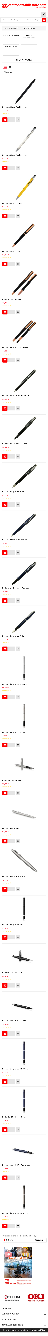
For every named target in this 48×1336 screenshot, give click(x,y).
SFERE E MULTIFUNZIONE (29, 36)
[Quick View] (18, 119)
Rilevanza (24, 72)
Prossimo (40, 1240)
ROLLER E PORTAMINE (11, 35)
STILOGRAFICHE (11, 47)
